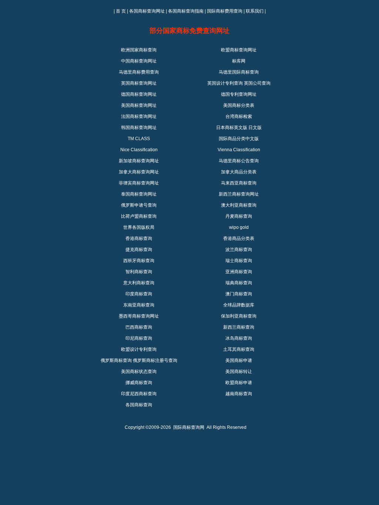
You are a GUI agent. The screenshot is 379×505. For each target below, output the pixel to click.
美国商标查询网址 (139, 105)
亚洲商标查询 (238, 271)
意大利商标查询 (138, 282)
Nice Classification (139, 149)
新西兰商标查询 (238, 327)
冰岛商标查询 (238, 338)
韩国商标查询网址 (139, 127)
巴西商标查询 (138, 327)
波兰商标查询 (238, 249)
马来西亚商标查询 (238, 183)
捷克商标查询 (138, 249)
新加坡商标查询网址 (139, 160)
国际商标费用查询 (224, 11)
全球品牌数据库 (238, 305)
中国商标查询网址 (139, 61)
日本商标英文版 (231, 127)
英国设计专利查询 (225, 83)
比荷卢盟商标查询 (139, 216)
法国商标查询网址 (139, 116)
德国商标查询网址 (139, 94)
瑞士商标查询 (238, 260)
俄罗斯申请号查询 (139, 205)
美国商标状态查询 (139, 371)
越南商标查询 (238, 393)
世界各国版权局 (138, 227)
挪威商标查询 (138, 382)
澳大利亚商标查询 (238, 205)
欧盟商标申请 (238, 382)
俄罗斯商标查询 (116, 360)
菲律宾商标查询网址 (139, 183)
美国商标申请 (238, 360)
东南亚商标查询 (138, 305)
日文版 (255, 127)
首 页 (121, 11)
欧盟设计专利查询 (139, 349)
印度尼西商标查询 (139, 393)
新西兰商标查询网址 (239, 194)
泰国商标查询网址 (139, 194)
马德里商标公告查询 (239, 160)
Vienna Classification (239, 149)
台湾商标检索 (238, 116)
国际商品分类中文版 (239, 138)
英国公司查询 (257, 83)
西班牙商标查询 (138, 260)
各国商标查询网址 (147, 11)
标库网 (238, 61)
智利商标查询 (138, 271)
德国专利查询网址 (238, 94)
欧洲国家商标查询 (139, 49)
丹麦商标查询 (238, 216)
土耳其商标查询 (238, 349)
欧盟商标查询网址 (238, 49)
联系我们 (255, 11)
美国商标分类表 (238, 105)
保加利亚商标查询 (238, 316)
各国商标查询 (138, 404)
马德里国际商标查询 (239, 72)
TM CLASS (139, 138)
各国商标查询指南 (186, 11)
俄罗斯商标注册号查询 (155, 360)
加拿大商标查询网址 (139, 171)
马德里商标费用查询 (139, 72)
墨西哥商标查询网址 (139, 316)
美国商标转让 (238, 371)
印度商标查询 (138, 293)
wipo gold (239, 227)
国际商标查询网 (188, 427)
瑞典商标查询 (238, 282)
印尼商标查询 (138, 338)
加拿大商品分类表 (238, 171)
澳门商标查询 (238, 293)
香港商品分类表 (238, 238)
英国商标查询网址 (139, 83)
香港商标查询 (138, 238)
